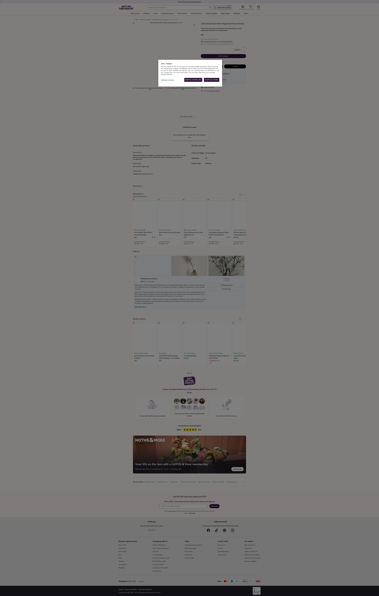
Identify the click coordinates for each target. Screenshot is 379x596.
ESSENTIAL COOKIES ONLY (193, 79)
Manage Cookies (167, 80)
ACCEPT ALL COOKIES (211, 79)
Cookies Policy (168, 72)
